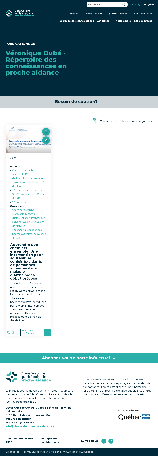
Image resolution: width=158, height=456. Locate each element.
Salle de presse (143, 21)
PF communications (32, 451)
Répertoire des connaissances (76, 21)
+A (139, 4)
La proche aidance (116, 13)
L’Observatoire (90, 13)
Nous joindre (123, 21)
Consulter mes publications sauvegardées (126, 121)
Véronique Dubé (21, 202)
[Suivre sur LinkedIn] (110, 441)
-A (131, 4)
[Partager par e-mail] (46, 160)
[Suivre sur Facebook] (103, 441)
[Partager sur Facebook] (46, 147)
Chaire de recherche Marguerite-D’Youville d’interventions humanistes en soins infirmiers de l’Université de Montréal (28, 178)
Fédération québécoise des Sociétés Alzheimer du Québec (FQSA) (29, 194)
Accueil (73, 13)
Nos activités (141, 13)
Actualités (103, 21)
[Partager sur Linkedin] (46, 153)
